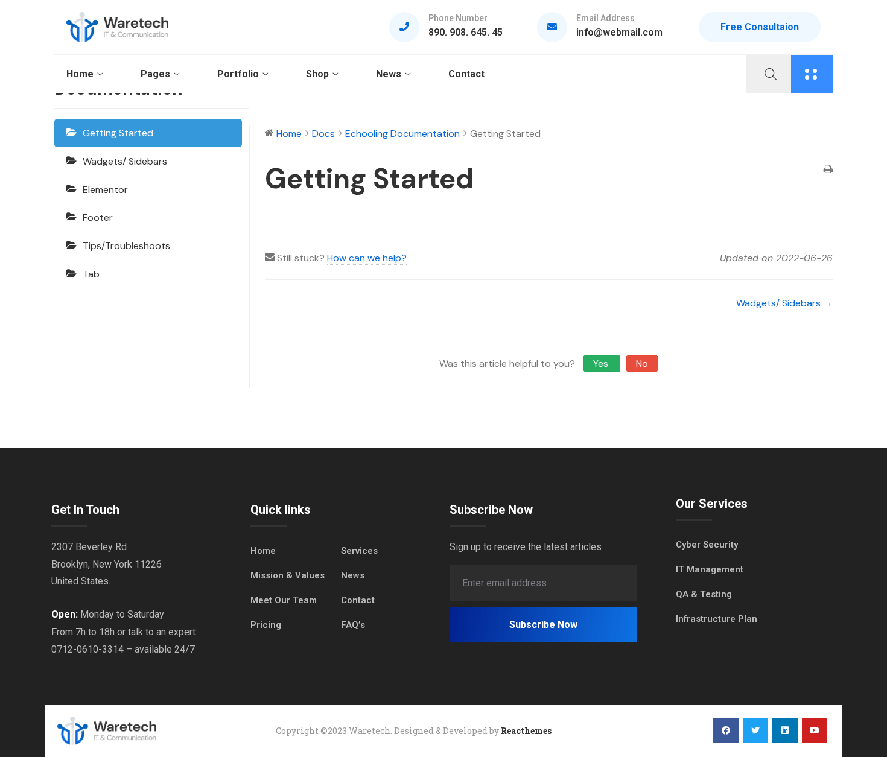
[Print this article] (828, 170)
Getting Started (118, 133)
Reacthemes (526, 730)
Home (80, 74)
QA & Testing (704, 594)
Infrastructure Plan (716, 618)
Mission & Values (287, 575)
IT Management (709, 569)
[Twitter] (755, 730)
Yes (602, 363)
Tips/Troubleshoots (126, 245)
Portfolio (238, 74)
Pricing (265, 624)
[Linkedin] (785, 730)
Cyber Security (707, 544)
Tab (91, 274)
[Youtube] (814, 730)
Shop (317, 74)
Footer (98, 217)
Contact (466, 74)
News (388, 74)
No (642, 363)
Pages (155, 74)
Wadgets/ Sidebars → (784, 303)
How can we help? (367, 258)
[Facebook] (726, 730)
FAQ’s (353, 624)
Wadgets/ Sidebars (125, 161)
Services (359, 550)
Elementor (105, 189)
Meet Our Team (283, 600)
